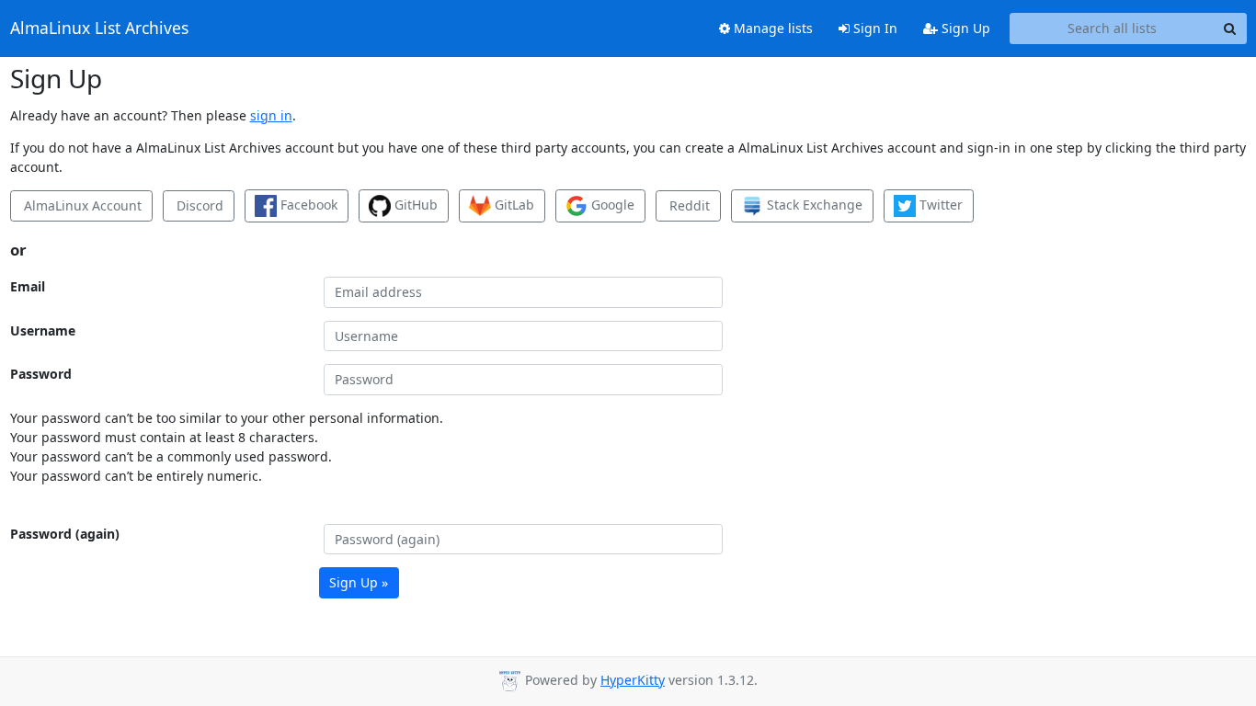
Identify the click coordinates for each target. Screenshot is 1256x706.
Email (27, 286)
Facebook (307, 204)
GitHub (414, 204)
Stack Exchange (812, 204)
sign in (271, 115)
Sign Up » (358, 582)
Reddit (688, 205)
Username (42, 330)
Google (611, 204)
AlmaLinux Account (81, 205)
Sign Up (964, 28)
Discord (198, 205)
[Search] (1230, 28)
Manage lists (771, 28)
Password (41, 373)
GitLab (512, 204)
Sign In (873, 28)
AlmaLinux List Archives (99, 28)
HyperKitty (632, 680)
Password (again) (65, 533)
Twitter (939, 204)
